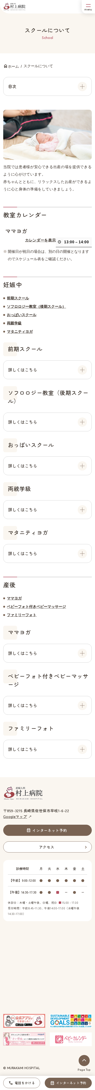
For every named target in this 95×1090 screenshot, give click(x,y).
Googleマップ (15, 816)
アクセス (46, 847)
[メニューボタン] (88, 6)
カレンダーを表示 (40, 240)
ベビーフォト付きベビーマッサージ (36, 607)
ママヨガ (14, 598)
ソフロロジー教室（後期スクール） (36, 306)
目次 (12, 86)
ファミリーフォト (21, 615)
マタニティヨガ (20, 331)
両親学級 (14, 323)
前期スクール (18, 298)
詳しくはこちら (22, 370)
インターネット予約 (71, 1082)
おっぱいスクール (21, 315)
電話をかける (25, 1082)
